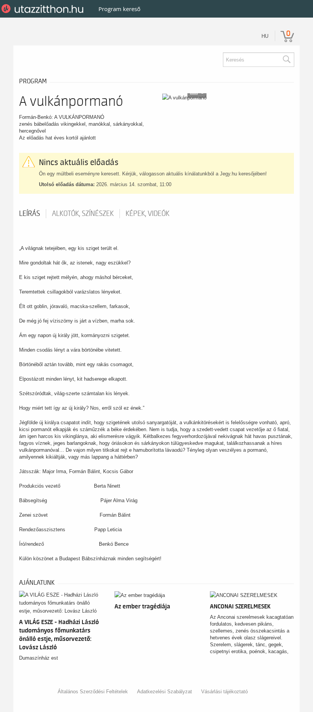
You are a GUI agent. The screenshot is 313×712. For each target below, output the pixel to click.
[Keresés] (286, 59)
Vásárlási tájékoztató (224, 691)
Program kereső (119, 9)
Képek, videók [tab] (147, 213)
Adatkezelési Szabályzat (164, 691)
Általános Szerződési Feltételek (93, 691)
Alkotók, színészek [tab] (83, 213)
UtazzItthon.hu (43, 9)
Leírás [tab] (29, 213)
